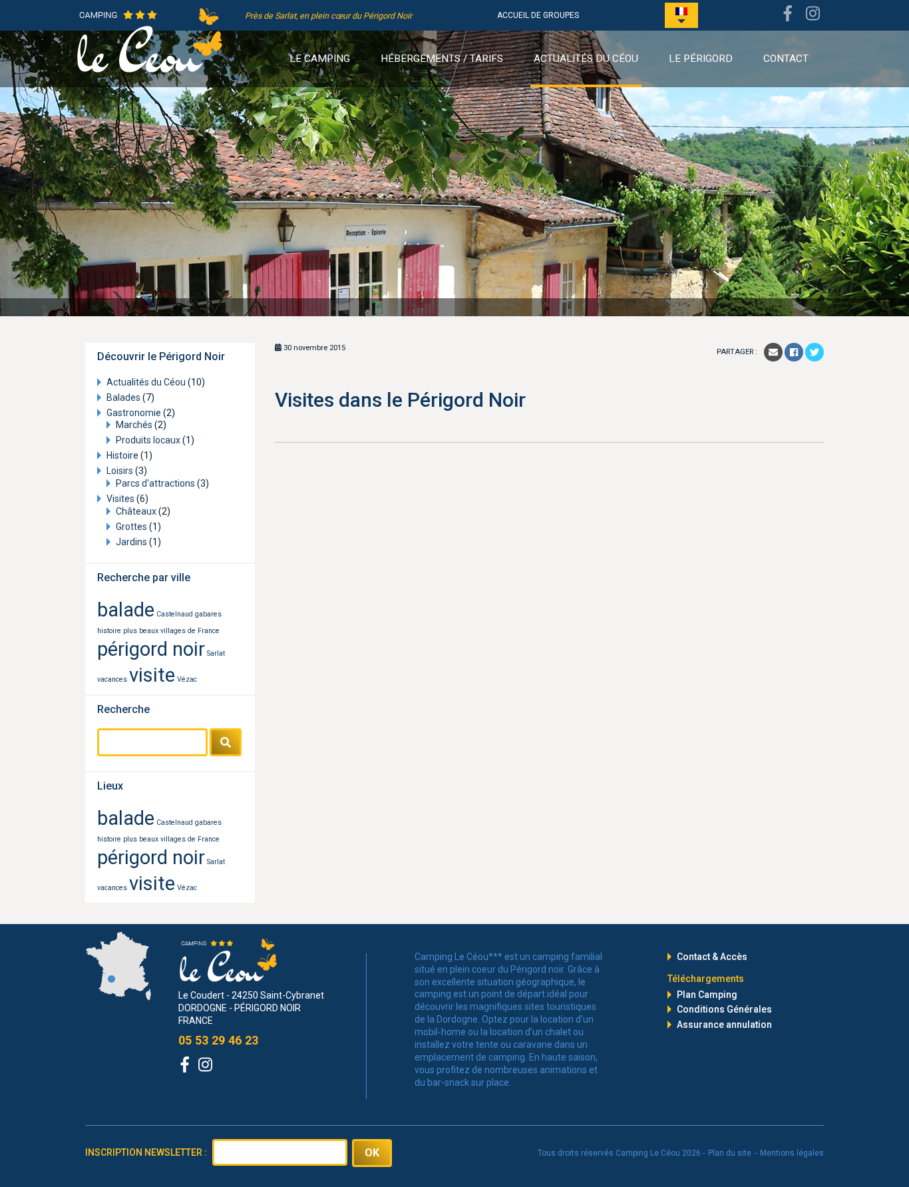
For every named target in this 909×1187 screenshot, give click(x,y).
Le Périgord (701, 59)
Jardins (131, 542)
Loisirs (119, 470)
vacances (112, 679)
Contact (786, 59)
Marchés (134, 424)
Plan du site (729, 1153)
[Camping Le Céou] (149, 39)
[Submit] (226, 742)
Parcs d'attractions (155, 483)
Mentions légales (792, 1153)
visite (152, 675)
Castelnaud (174, 614)
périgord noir (151, 649)
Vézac (187, 679)
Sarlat (216, 653)
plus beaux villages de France (171, 630)
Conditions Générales (724, 1009)
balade (125, 609)
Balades (123, 397)
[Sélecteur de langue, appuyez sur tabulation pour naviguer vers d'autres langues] (681, 15)
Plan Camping (707, 994)
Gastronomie (133, 412)
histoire (109, 630)
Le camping (319, 59)
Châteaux (136, 511)
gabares (208, 614)
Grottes (131, 526)
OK (372, 1152)
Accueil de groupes (538, 15)
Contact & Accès (712, 956)
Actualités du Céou (586, 59)
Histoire (122, 455)
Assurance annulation (724, 1024)
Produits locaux (148, 440)
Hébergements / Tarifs (442, 59)
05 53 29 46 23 (218, 1040)
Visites (120, 498)
